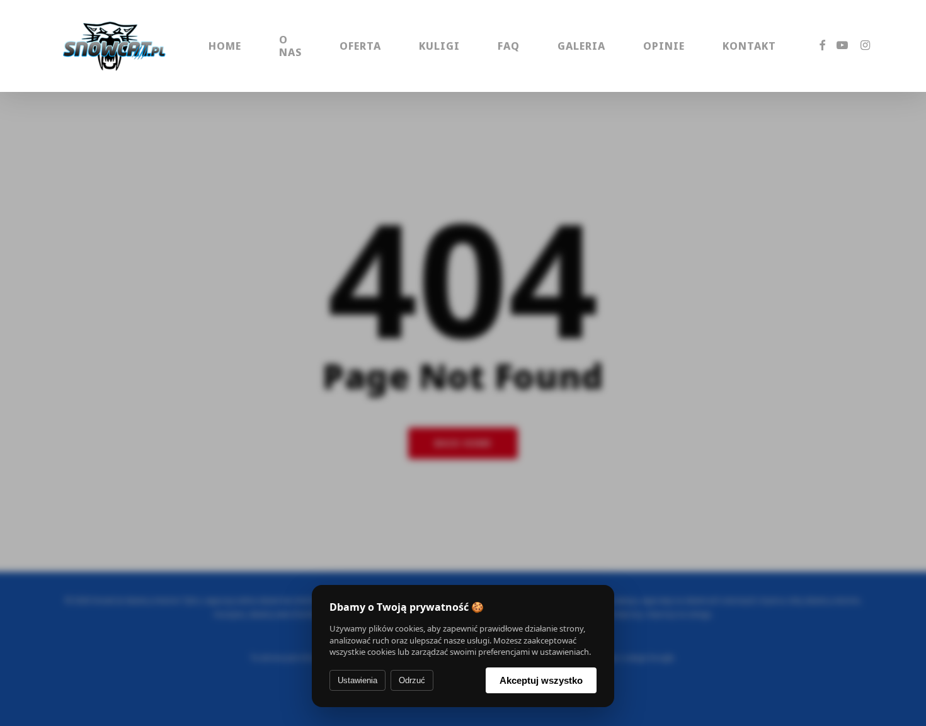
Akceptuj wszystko (541, 680)
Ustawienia (357, 680)
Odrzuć (412, 680)
